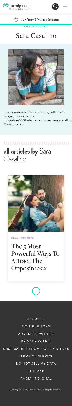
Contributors (36, 326)
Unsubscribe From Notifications (36, 349)
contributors (36, 26)
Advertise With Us (36, 334)
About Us (36, 319)
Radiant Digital (36, 378)
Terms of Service (36, 356)
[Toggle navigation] (55, 6)
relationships (22, 238)
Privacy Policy (36, 341)
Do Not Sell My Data (36, 363)
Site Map (36, 371)
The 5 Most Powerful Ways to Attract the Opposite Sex (35, 257)
